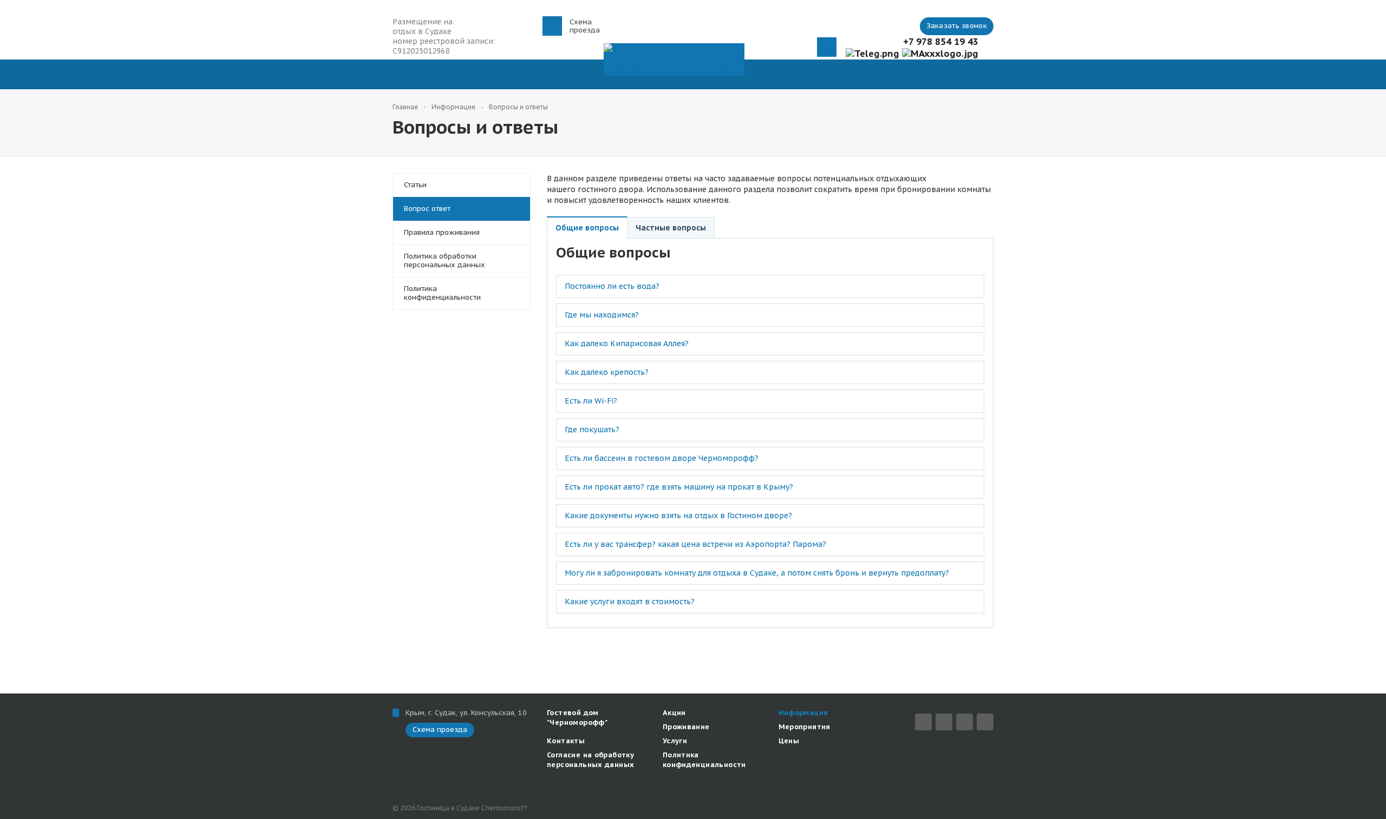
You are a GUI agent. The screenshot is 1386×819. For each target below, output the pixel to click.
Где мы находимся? (602, 315)
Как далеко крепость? (607, 372)
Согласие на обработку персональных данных (590, 759)
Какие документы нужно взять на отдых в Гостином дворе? (678, 515)
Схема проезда (585, 26)
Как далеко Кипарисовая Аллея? (627, 343)
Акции (674, 712)
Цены (789, 740)
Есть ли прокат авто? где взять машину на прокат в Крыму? (679, 487)
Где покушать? (592, 429)
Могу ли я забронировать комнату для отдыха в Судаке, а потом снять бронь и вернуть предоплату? (757, 573)
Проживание (686, 726)
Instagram (964, 722)
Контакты (566, 740)
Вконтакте (944, 722)
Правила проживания (442, 232)
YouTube (985, 722)
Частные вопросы (671, 228)
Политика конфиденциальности (442, 293)
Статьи (415, 184)
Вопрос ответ (427, 208)
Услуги (675, 740)
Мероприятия (805, 726)
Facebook (923, 722)
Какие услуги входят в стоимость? (630, 601)
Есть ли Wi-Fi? (591, 401)
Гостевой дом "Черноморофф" (577, 717)
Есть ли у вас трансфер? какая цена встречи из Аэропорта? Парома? (695, 544)
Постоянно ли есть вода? (612, 286)
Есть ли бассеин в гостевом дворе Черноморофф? (662, 458)
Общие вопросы (587, 228)
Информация (803, 712)
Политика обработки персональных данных (444, 260)
